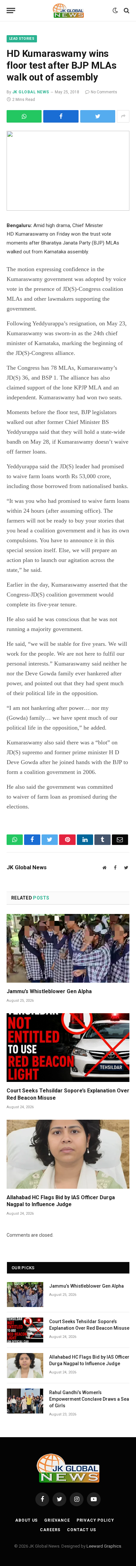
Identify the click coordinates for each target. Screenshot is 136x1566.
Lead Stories (21, 38)
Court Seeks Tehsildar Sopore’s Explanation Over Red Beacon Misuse (68, 1094)
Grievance (57, 1520)
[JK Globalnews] (68, 10)
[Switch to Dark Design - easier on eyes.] (115, 10)
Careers (50, 1530)
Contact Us (81, 1530)
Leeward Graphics (103, 1546)
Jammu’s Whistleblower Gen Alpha (49, 991)
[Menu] (11, 10)
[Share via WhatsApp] (24, 116)
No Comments (104, 92)
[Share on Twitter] (60, 116)
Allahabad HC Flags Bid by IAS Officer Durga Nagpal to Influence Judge (61, 1201)
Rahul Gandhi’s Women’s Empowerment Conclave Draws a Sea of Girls (89, 1399)
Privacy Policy (95, 1520)
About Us (26, 1520)
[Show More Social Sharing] (123, 116)
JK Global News (30, 92)
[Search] (125, 10)
